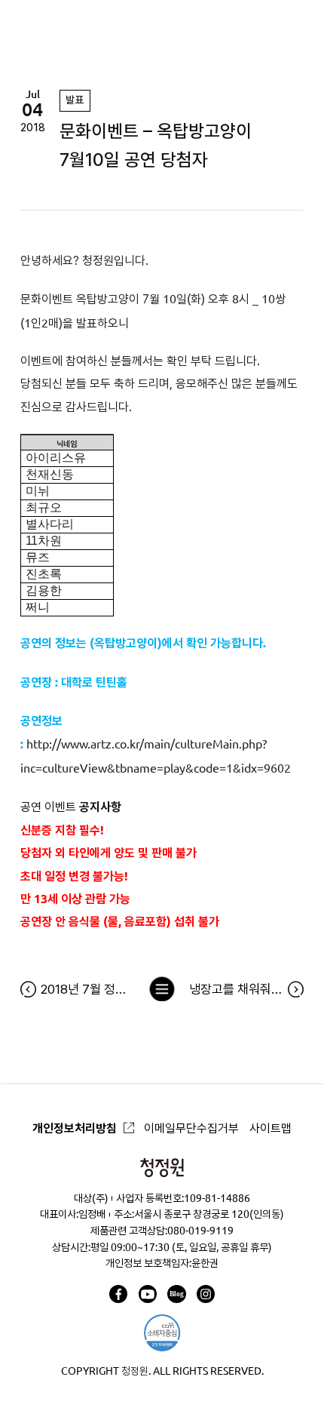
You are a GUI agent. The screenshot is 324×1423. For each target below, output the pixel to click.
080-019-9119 (200, 1231)
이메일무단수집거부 (191, 1128)
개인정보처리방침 (74, 1128)
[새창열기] (118, 1294)
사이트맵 (270, 1128)
